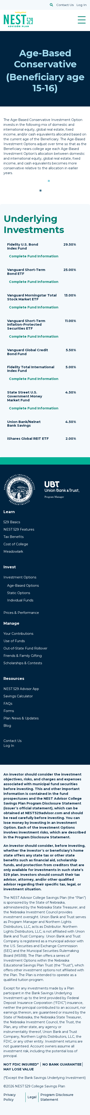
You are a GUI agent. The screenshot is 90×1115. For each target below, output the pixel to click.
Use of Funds (14, 641)
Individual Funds (20, 600)
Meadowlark (13, 551)
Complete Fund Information (33, 256)
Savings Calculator (18, 696)
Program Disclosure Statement (56, 1097)
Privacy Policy (9, 1097)
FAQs (7, 703)
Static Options (18, 593)
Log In (81, 5)
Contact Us (65, 5)
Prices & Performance (21, 613)
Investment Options (19, 577)
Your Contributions (18, 634)
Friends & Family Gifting (22, 656)
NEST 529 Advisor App (21, 689)
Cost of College (15, 544)
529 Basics (11, 522)
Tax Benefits (13, 537)
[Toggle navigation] (81, 19)
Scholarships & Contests (22, 663)
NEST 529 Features (18, 529)
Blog (7, 726)
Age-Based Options (23, 585)
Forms (8, 711)
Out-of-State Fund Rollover (25, 648)
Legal (31, 1097)
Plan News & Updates (21, 718)
